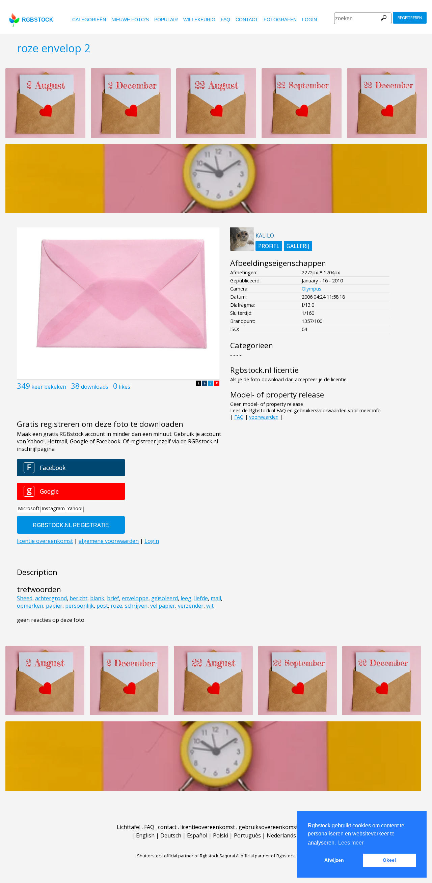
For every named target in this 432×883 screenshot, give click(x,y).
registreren (410, 18)
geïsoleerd (164, 598)
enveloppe (135, 598)
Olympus (311, 288)
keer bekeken (48, 386)
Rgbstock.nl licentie (264, 370)
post (102, 605)
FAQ (225, 19)
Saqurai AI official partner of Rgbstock (257, 856)
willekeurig (199, 19)
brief (113, 598)
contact (247, 19)
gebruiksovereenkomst (268, 827)
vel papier (162, 605)
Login (309, 19)
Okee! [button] (389, 860)
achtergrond (51, 598)
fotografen (280, 19)
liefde (201, 598)
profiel (268, 246)
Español (197, 835)
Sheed (24, 598)
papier (54, 605)
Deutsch (170, 835)
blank (97, 598)
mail (216, 598)
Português (247, 835)
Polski (220, 835)
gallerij (298, 246)
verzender (191, 605)
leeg (186, 598)
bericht (78, 598)
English (145, 835)
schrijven (136, 605)
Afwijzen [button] (334, 860)
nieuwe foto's (130, 19)
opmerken (30, 605)
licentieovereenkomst (207, 827)
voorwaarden (263, 417)
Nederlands (281, 835)
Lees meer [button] (350, 843)
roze (116, 605)
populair (166, 19)
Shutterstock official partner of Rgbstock (177, 856)
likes (124, 386)
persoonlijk (79, 605)
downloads (94, 386)
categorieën (89, 19)
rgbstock (37, 20)
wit (210, 605)
